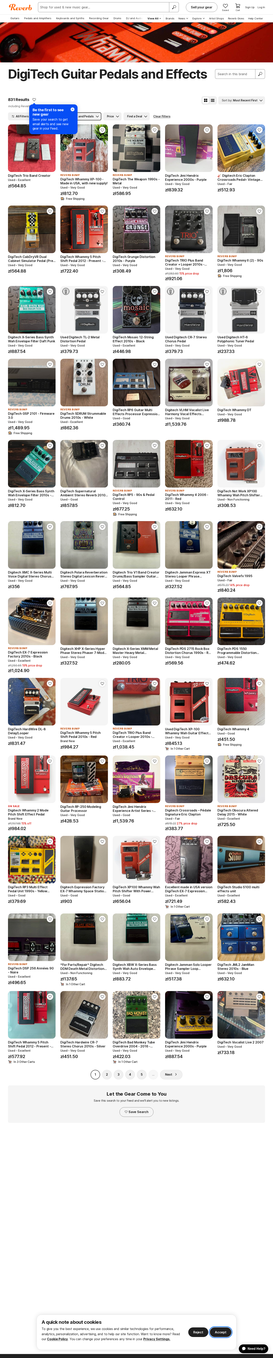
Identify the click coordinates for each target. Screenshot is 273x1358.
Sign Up (250, 7)
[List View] (212, 100)
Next (168, 1074)
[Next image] (50, 148)
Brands (170, 18)
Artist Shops (216, 18)
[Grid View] (205, 100)
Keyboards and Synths (70, 18)
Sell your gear (201, 7)
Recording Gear (99, 18)
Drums (117, 18)
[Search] (174, 7)
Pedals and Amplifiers (37, 18)
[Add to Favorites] (34, 99)
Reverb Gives (236, 18)
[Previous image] (13, 148)
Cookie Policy (57, 1339)
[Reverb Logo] (20, 7)
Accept (220, 1332)
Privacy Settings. (156, 1339)
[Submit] (260, 74)
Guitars (14, 18)
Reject (198, 1332)
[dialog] (136, 1332)
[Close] (73, 109)
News (181, 18)
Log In (261, 7)
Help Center (255, 18)
